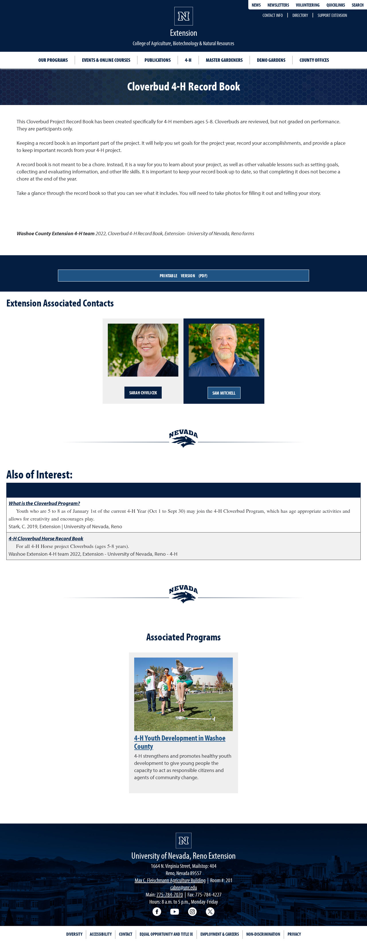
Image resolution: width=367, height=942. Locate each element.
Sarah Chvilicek (143, 392)
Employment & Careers (219, 934)
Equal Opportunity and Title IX (166, 934)
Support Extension (332, 15)
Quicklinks (336, 5)
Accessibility (101, 934)
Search (358, 5)
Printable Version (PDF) (183, 275)
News (256, 5)
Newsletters (278, 5)
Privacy (294, 934)
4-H (188, 60)
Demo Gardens (271, 60)
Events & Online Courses (106, 60)
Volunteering (308, 5)
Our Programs (53, 60)
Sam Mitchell (224, 393)
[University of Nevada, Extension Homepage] (184, 840)
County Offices (314, 60)
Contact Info (273, 15)
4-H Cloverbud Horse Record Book (46, 538)
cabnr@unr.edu (183, 887)
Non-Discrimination (263, 934)
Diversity (74, 934)
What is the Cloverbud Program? (44, 503)
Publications (158, 60)
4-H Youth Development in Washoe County (179, 742)
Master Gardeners (224, 60)
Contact (125, 934)
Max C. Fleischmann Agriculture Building (170, 880)
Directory (300, 15)
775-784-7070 (170, 894)
